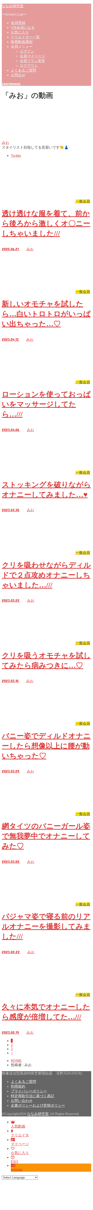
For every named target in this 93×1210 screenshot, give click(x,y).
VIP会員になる (23, 27)
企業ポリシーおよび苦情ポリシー (38, 1105)
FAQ (14, 1161)
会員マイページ (32, 56)
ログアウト (29, 66)
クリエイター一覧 (25, 37)
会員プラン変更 (32, 61)
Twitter (16, 155)
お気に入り (20, 32)
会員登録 (18, 23)
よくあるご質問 (23, 70)
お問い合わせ (22, 1101)
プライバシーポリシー (29, 1091)
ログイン (27, 51)
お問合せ (18, 75)
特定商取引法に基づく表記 (32, 1096)
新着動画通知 (22, 42)
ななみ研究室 (12, 6)
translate (17, 1169)
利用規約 (18, 1086)
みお (5, 143)
